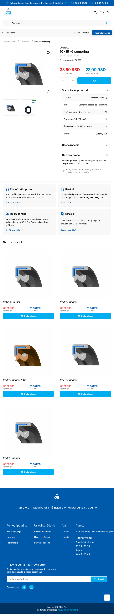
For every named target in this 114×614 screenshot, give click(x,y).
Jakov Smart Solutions (68, 610)
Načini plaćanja (14, 531)
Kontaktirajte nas (14, 202)
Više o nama (67, 202)
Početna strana (8, 33)
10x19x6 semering (42, 41)
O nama (77, 33)
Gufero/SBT (25, 41)
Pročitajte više (13, 230)
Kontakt (86, 33)
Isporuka (11, 537)
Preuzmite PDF (68, 230)
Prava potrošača (42, 542)
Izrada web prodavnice (47, 610)
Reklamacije (12, 542)
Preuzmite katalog (102, 33)
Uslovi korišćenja (42, 537)
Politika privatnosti (42, 531)
